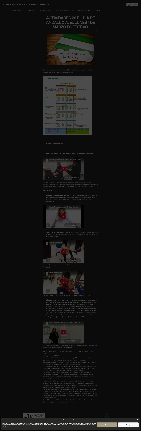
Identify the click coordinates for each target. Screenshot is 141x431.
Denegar (128, 425)
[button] (138, 420)
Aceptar (107, 425)
